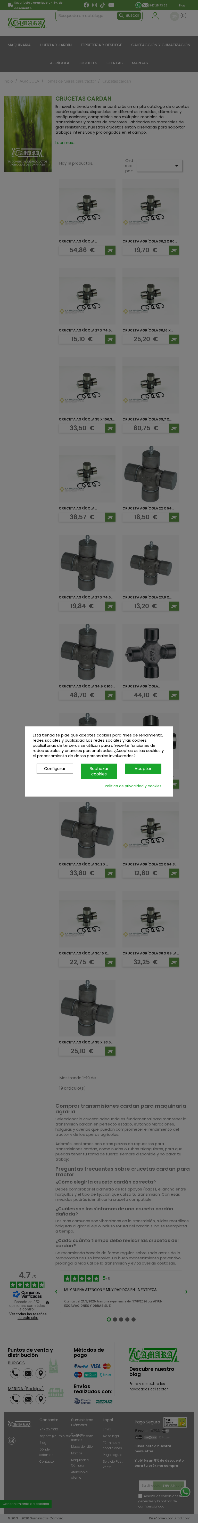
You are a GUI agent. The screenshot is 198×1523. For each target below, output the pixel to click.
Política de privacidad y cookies (133, 786)
